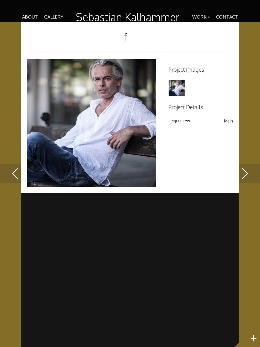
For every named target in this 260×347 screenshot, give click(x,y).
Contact (227, 17)
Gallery (53, 17)
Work (201, 17)
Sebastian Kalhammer (128, 17)
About (30, 17)
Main (228, 120)
